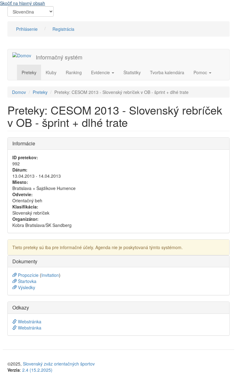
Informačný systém (59, 57)
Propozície (28, 275)
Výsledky (26, 287)
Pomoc (200, 72)
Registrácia (63, 29)
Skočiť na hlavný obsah (22, 3)
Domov (19, 92)
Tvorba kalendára (167, 72)
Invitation (50, 275)
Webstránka (29, 321)
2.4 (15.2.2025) (37, 370)
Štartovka (26, 281)
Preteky (29, 72)
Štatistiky (132, 72)
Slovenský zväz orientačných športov (59, 364)
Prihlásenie (27, 29)
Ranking (74, 72)
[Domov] (24, 55)
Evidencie (101, 72)
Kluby (51, 72)
